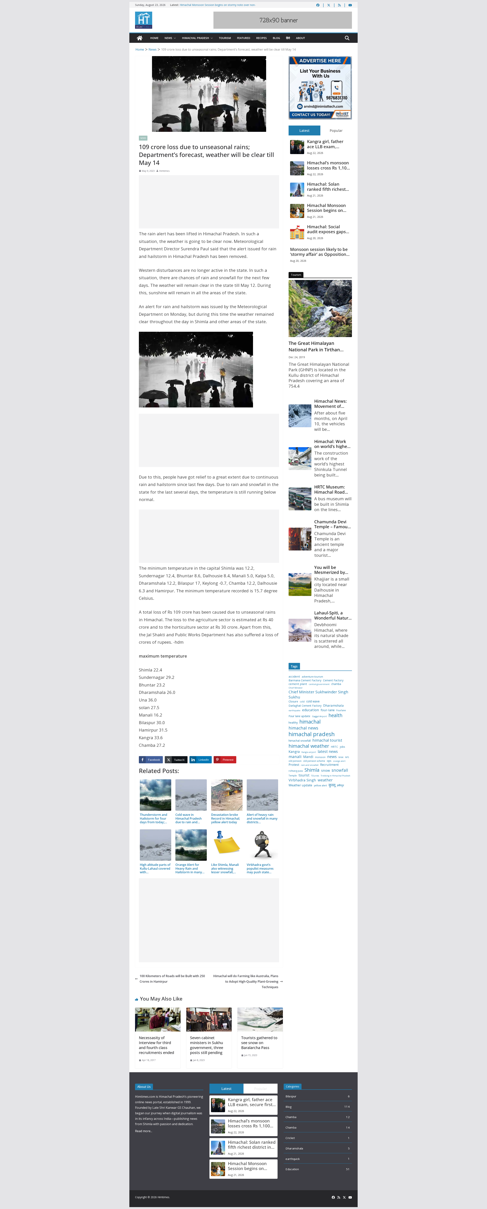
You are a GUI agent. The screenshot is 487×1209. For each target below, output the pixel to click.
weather (325, 779)
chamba (336, 684)
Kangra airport (309, 752)
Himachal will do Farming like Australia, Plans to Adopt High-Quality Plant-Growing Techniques (245, 981)
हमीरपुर (340, 785)
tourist (304, 775)
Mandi (308, 757)
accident (294, 676)
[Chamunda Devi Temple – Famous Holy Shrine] (300, 539)
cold (302, 701)
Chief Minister (296, 688)
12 (348, 1117)
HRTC (334, 746)
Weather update (300, 785)
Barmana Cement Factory (305, 680)
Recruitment (329, 765)
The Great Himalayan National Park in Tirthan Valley (314, 346)
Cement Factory (333, 680)
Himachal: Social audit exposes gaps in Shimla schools (326, 229)
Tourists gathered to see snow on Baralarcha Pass (259, 1042)
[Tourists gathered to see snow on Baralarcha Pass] (260, 1010)
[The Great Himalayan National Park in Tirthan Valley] (320, 308)
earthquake (294, 710)
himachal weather (309, 746)
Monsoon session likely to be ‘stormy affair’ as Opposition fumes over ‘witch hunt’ (319, 252)
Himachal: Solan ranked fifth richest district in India (326, 186)
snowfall (340, 770)
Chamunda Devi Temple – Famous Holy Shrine (332, 524)
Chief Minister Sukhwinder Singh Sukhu (318, 694)
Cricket (290, 1138)
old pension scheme (314, 761)
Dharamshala (333, 705)
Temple (293, 775)
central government (319, 684)
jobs (342, 746)
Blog (276, 38)
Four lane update (299, 716)
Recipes (261, 38)
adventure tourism (312, 676)
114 (347, 1106)
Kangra (294, 751)
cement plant (298, 684)
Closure (293, 701)
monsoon (320, 757)
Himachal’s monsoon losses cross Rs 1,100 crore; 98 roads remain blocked (328, 165)
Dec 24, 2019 (297, 357)
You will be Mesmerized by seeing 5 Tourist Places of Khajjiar (331, 570)
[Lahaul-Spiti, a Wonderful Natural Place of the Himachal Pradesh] (300, 630)
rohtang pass (296, 770)
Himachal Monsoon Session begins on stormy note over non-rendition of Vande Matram (326, 208)
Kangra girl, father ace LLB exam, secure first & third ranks (326, 144)
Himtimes (164, 171)
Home (154, 38)
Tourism (225, 38)
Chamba (291, 1117)
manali (295, 756)
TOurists (315, 776)
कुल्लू (332, 784)
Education (292, 1169)
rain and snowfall (309, 765)
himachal (310, 721)
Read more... (143, 1131)
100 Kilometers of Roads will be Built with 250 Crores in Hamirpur (172, 979)
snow (325, 770)
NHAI (340, 757)
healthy (293, 722)
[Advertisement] (209, 201)
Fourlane (341, 710)
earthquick (293, 1159)
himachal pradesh (312, 734)
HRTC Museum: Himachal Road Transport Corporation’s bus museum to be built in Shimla (332, 489)
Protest (294, 765)
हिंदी (288, 38)
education (310, 710)
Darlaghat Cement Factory (305, 705)
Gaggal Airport (319, 716)
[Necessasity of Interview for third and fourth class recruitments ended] (158, 1010)
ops (329, 761)
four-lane (328, 710)
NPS (347, 757)
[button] (174, 38)
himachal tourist (327, 740)
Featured (243, 38)
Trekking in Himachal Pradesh (335, 776)
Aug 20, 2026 (315, 238)
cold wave (313, 701)
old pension (295, 761)
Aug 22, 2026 (315, 153)
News (168, 38)
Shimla (312, 770)
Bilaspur (291, 1096)
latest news (328, 751)
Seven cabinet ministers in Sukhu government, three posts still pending (206, 1045)
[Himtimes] (140, 38)
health (335, 715)
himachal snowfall (300, 740)
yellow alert (320, 785)
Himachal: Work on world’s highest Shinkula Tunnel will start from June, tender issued (332, 444)
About (300, 38)
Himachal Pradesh (195, 38)
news (332, 756)
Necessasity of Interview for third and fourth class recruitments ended (156, 1045)
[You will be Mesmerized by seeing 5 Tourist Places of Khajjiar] (300, 584)
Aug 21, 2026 (315, 195)
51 (348, 1169)
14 (348, 1127)
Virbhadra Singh (302, 780)
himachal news (303, 728)
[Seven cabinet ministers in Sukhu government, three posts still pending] (209, 1010)
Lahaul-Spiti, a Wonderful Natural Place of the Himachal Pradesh (333, 615)
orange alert (339, 761)
